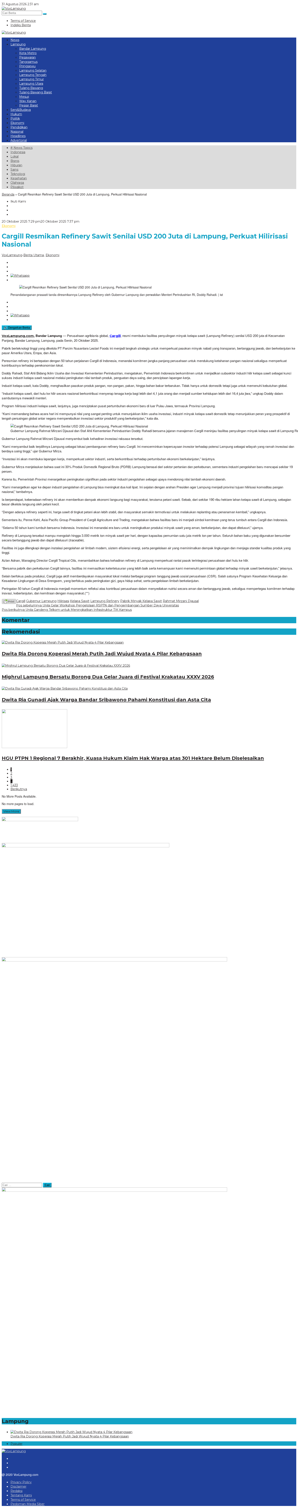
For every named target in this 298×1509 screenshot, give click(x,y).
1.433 (14, 785)
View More (11, 811)
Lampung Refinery (104, 601)
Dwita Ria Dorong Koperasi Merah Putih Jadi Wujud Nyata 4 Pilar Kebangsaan (102, 654)
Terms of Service (23, 1500)
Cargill (115, 336)
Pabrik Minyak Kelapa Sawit (141, 601)
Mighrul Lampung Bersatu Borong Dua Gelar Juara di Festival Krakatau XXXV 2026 (108, 677)
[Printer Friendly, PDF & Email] (9, 601)
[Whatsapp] (20, 276)
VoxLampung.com (18, 336)
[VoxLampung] (14, 8)
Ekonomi (8, 226)
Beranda (8, 194)
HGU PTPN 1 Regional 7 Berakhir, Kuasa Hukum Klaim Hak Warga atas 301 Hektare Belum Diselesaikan (133, 758)
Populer (16, 1444)
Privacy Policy (21, 1482)
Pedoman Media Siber (27, 1504)
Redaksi (16, 1491)
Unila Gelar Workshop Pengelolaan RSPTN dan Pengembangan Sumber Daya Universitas (97, 605)
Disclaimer (18, 1486)
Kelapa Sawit (79, 601)
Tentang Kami (21, 1495)
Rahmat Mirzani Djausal (181, 601)
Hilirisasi (63, 601)
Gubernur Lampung (41, 601)
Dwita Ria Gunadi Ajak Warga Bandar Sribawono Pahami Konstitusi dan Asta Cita (106, 700)
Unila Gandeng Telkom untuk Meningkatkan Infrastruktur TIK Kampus (67, 610)
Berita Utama (33, 255)
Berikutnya (18, 789)
